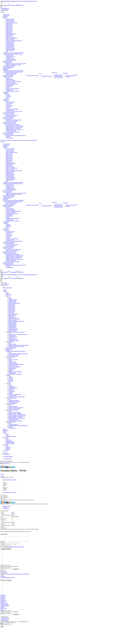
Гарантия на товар (5, 605)
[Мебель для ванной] (14, 75)
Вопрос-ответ (4, 608)
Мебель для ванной (13, 359)
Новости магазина (6, 567)
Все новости (3, 571)
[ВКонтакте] (1, 467)
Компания (8, 447)
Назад (7, 292)
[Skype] (12, 467)
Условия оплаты (4, 603)
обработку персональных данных (16, 546)
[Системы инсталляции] (14, 112)
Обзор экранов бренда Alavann (8, 577)
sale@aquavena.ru (6, 463)
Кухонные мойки (12, 344)
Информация (3, 600)
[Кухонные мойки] (14, 61)
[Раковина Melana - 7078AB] (9, 479)
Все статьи (3, 576)
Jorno (12, 512)
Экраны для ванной (13, 406)
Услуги (7, 435)
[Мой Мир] (5, 467)
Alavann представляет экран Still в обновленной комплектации (15, 574)
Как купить (8, 439)
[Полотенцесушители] (14, 133)
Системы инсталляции (14, 400)
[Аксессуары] (14, 14)
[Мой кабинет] (1, 7)
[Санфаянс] (14, 92)
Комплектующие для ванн (14, 412)
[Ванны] (14, 16)
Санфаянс (11, 377)
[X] (7, 467)
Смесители (11, 386)
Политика (3, 599)
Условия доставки (5, 604)
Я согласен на (13, 546)
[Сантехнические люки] (14, 65)
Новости (2, 597)
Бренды (2, 609)
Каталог (8, 293)
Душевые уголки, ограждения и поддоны (18, 334)
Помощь (2, 602)
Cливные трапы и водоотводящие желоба (18, 353)
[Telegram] (14, 467)
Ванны (10, 298)
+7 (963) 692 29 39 (5, 8)
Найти (2, 626)
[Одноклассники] (3, 467)
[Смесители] (14, 99)
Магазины (3, 598)
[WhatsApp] (10, 467)
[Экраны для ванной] (14, 117)
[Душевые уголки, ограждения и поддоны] (14, 52)
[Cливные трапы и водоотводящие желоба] (14, 70)
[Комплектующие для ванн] (14, 122)
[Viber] (9, 467)
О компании (3, 596)
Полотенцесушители (13, 424)
